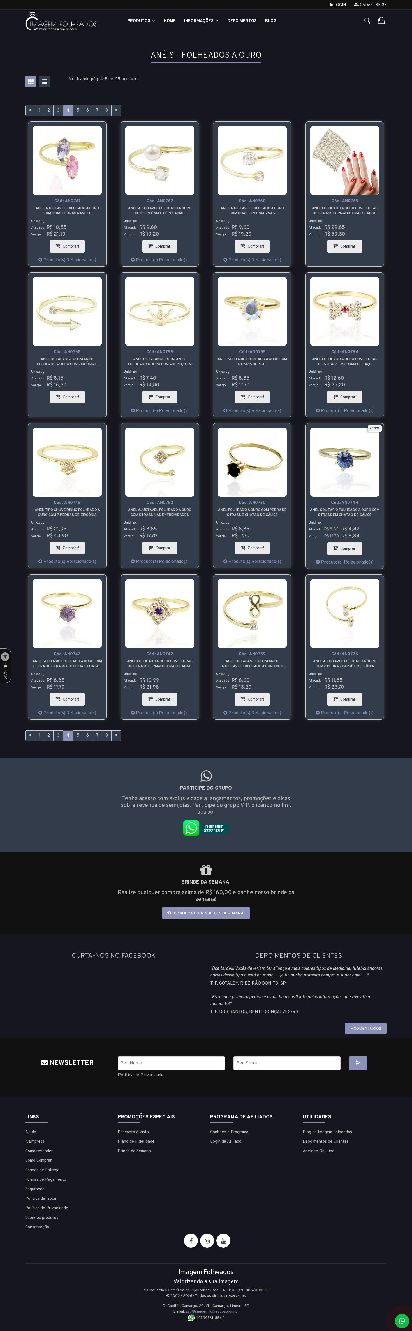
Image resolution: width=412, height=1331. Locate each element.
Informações (199, 21)
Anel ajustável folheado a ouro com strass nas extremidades (159, 512)
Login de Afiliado (225, 1141)
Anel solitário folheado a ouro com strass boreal (252, 362)
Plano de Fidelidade (136, 1141)
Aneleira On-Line (318, 1151)
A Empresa (35, 1141)
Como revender (39, 1151)
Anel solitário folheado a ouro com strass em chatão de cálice (344, 512)
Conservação (37, 1227)
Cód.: (67, 201)
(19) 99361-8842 (209, 1318)
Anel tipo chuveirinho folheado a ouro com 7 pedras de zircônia (67, 512)
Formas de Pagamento (45, 1179)
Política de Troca (40, 1198)
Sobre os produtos (41, 1217)
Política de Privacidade (141, 1075)
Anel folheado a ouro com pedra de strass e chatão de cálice (252, 512)
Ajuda (30, 1132)
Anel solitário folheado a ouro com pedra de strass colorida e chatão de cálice (67, 664)
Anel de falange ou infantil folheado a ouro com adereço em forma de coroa (160, 362)
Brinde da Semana (134, 1151)
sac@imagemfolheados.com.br (212, 1311)
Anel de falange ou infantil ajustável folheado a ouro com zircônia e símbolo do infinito (252, 664)
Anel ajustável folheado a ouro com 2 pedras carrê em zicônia (344, 664)
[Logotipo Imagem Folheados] (67, 21)
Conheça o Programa (229, 1132)
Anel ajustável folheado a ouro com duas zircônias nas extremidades (252, 211)
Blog (270, 21)
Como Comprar (38, 1160)
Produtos (139, 21)
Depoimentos (242, 21)
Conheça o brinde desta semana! (209, 913)
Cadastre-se (373, 5)
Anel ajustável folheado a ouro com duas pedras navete (67, 211)
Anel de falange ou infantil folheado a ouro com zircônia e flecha (67, 362)
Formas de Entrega (42, 1170)
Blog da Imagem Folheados (327, 1132)
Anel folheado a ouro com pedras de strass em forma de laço (345, 362)
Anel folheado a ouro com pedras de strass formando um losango (345, 211)
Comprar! (73, 244)
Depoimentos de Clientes (326, 1141)
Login (339, 5)
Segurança (35, 1189)
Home (170, 21)
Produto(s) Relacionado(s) (69, 260)
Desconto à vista (133, 1132)
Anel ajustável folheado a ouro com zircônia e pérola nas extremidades (159, 211)
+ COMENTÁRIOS (365, 1028)
